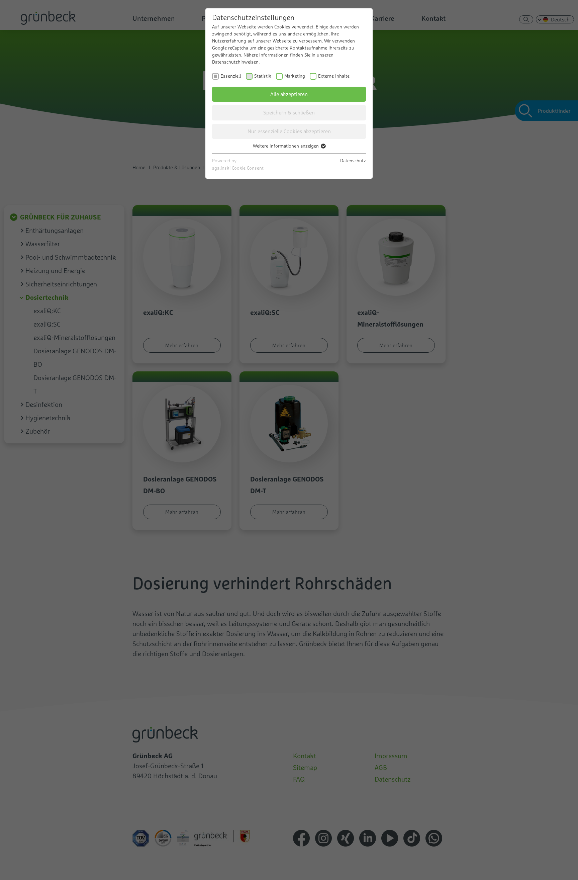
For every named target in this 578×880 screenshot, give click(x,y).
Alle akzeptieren (289, 94)
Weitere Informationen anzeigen (286, 146)
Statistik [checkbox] (262, 76)
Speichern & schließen (289, 112)
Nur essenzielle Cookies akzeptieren (289, 131)
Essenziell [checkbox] (230, 76)
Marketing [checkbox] (294, 76)
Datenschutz (353, 160)
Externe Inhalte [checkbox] (334, 76)
